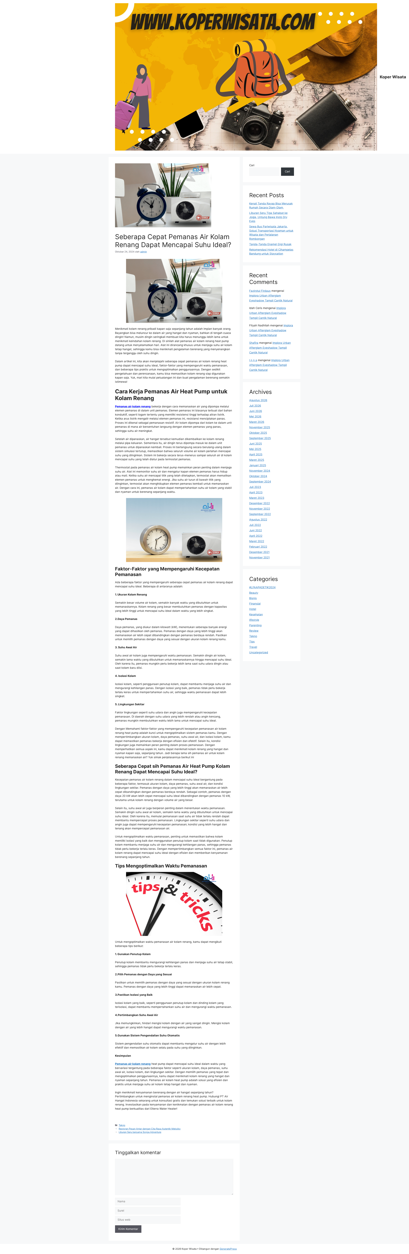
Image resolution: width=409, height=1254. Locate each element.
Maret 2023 (256, 497)
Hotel (252, 609)
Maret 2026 (256, 422)
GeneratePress (228, 1248)
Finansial (255, 603)
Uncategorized (258, 652)
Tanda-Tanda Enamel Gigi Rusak (270, 244)
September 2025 (260, 438)
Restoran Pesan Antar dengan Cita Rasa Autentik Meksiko (150, 1128)
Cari (251, 165)
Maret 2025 (256, 459)
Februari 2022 (258, 546)
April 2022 (255, 535)
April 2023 (255, 492)
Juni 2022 (255, 530)
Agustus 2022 (258, 519)
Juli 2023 (255, 487)
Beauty (253, 592)
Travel (253, 647)
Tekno (122, 1125)
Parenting (255, 625)
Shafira (253, 342)
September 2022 (260, 514)
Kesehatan (256, 614)
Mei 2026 (255, 416)
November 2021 (259, 557)
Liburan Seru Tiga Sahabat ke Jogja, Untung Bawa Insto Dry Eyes (268, 217)
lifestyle (254, 619)
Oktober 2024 (258, 476)
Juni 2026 (255, 411)
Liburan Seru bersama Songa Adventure (140, 1132)
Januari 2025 (257, 465)
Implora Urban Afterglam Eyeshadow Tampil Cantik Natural (267, 312)
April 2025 (255, 454)
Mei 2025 (255, 449)
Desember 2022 (259, 503)
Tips (252, 641)
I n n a (253, 360)
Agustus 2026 (258, 400)
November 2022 (259, 508)
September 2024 (260, 481)
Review (254, 630)
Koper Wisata (393, 76)
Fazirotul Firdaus (260, 290)
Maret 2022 (256, 541)
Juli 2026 (255, 405)
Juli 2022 (255, 525)
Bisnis (253, 598)
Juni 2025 (255, 443)
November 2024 (259, 470)
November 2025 (259, 427)
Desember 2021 (259, 552)
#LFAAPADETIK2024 (262, 587)
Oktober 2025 (258, 432)
